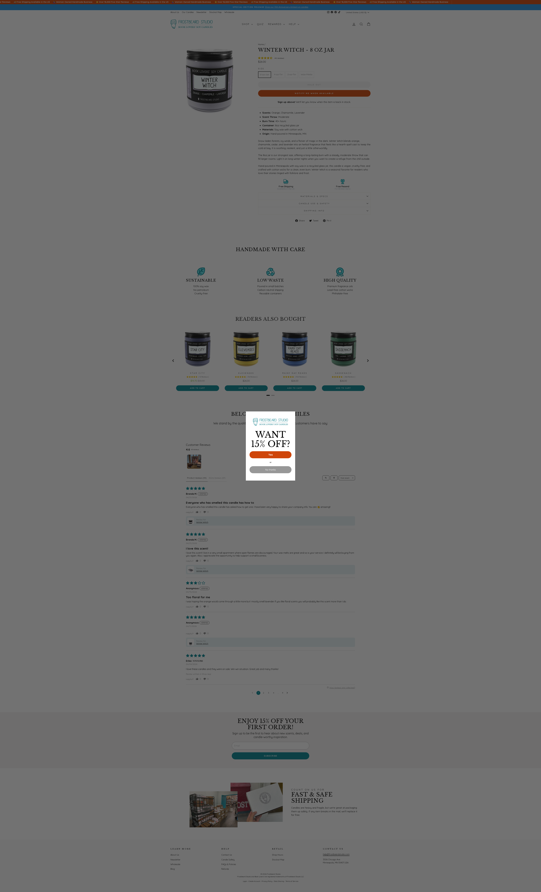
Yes (270, 454)
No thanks (270, 469)
